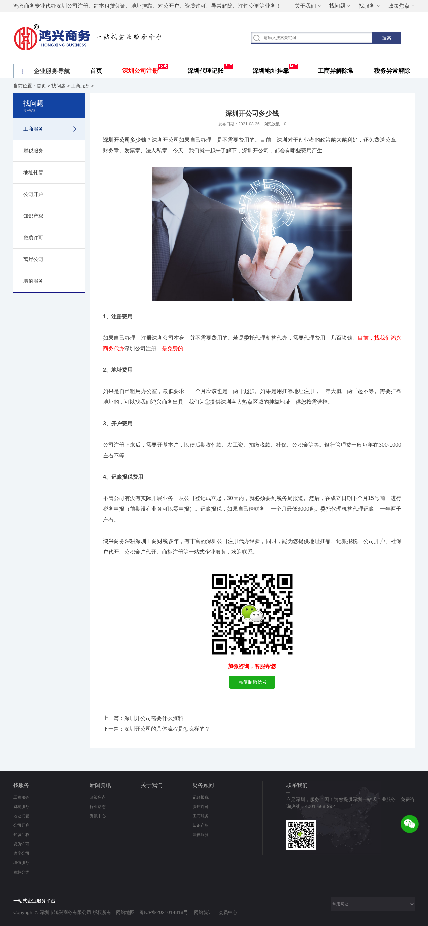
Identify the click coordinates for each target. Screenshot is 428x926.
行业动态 (98, 806)
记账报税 (201, 797)
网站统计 (203, 912)
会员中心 (228, 912)
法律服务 (201, 834)
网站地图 (125, 912)
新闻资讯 (100, 785)
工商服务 (80, 85)
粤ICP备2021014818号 (163, 912)
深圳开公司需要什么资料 (153, 718)
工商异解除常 (336, 70)
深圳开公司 (116, 140)
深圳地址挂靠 (271, 70)
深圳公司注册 (140, 70)
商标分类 (21, 872)
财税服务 (33, 150)
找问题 (337, 6)
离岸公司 (33, 259)
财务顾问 (203, 785)
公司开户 (33, 194)
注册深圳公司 (157, 338)
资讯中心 (98, 816)
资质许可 (33, 237)
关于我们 (305, 6)
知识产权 (33, 216)
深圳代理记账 (206, 70)
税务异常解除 (392, 70)
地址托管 (33, 172)
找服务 (367, 6)
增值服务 (33, 281)
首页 (96, 70)
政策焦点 (399, 6)
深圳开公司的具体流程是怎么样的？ (167, 729)
